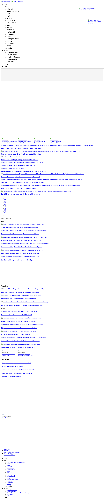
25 (5, 205)
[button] (52, 134)
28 (5, 210)
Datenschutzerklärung (9, 455)
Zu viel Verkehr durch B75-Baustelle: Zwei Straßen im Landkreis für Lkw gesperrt (20, 341)
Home (5, 4)
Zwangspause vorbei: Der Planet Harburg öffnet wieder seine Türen (18, 165)
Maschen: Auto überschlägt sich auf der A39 (12, 366)
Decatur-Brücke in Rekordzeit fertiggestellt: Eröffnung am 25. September (18, 321)
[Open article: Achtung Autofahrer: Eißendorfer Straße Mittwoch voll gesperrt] (18, 331)
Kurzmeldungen (11, 34)
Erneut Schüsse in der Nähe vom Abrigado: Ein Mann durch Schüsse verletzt (20, 194)
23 (5, 202)
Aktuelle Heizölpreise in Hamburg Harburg (13, 58)
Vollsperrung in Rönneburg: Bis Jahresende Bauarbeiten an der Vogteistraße (19, 328)
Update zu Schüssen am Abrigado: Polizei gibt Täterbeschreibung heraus (19, 188)
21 (5, 200)
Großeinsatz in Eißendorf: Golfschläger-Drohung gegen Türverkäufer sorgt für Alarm (21, 240)
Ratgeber (9, 36)
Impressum (7, 449)
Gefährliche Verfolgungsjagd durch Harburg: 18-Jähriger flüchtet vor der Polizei (20, 253)
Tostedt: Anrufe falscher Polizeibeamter (11, 377)
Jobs (8, 64)
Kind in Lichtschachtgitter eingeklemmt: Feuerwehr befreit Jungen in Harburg (21, 148)
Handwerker (10, 61)
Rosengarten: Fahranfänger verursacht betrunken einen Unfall (16, 363)
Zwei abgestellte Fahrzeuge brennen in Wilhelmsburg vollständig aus (17, 260)
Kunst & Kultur (11, 20)
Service (6, 50)
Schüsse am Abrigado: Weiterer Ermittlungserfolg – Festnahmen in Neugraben (19, 227)
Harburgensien (8, 48)
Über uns (6, 450)
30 (5, 213)
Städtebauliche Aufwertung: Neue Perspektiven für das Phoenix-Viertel (19, 160)
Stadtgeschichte (11, 32)
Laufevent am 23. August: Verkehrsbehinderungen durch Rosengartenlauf (18, 299)
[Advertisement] (30, 13)
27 (5, 208)
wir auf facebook (8, 453)
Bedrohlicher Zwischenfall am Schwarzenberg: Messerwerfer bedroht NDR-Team (20, 234)
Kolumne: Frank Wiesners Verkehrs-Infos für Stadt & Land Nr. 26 (16, 315)
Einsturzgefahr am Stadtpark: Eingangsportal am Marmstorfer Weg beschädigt (20, 292)
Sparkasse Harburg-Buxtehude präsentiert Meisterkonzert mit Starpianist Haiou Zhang (23, 171)
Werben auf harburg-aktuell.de (12, 452)
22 (5, 201)
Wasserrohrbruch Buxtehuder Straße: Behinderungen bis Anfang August (18, 347)
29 (5, 211)
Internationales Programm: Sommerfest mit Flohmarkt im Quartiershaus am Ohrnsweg (22, 305)
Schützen (9, 41)
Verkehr (9, 45)
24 (5, 204)
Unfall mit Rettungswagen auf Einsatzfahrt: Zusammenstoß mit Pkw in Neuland (21, 154)
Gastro (6, 66)
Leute (8, 25)
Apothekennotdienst (12, 52)
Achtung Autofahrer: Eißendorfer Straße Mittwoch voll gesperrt (16, 334)
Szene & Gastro (11, 23)
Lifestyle (9, 27)
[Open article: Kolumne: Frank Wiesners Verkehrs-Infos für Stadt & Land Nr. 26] (19, 311)
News (5, 7)
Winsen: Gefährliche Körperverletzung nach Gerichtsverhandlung (17, 373)
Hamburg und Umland (13, 39)
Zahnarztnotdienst (12, 55)
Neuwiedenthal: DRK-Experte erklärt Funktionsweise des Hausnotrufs (18, 370)
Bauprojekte (10, 43)
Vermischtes (10, 29)
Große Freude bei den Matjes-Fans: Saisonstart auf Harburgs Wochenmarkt (20, 177)
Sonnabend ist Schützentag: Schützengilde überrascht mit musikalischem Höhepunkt (23, 183)
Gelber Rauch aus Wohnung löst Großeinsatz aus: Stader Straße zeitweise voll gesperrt (21, 247)
